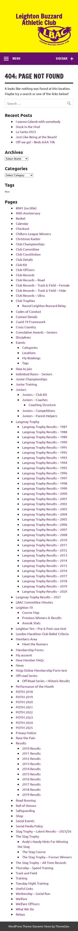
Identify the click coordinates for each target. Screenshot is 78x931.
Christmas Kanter (28, 239)
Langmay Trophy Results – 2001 (44, 499)
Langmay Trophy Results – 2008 (44, 535)
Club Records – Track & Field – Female (43, 285)
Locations (29, 353)
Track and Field (26, 873)
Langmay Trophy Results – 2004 (44, 514)
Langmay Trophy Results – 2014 (44, 560)
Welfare (21, 899)
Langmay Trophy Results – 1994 (44, 462)
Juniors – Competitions (38, 410)
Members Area (26, 639)
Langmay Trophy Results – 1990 (44, 442)
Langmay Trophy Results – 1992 (44, 452)
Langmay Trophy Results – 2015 (44, 566)
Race (7, 191)
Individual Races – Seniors (34, 374)
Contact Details (26, 317)
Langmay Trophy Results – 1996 (44, 473)
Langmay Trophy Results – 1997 (44, 478)
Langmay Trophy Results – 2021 (38, 597)
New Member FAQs (30, 660)
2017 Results (31, 784)
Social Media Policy (29, 826)
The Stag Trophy (27, 836)
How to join (24, 369)
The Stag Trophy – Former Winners (47, 857)
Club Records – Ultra (30, 295)
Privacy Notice (26, 733)
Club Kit (21, 265)
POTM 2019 (24, 697)
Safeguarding (25, 810)
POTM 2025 (24, 727)
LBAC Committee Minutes (34, 602)
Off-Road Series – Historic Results (46, 681)
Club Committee (27, 249)
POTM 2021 (24, 707)
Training (21, 878)
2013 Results (31, 764)
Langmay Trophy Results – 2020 (44, 591)
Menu (16, 58)
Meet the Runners (35, 644)
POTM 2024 (24, 722)
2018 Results (31, 789)
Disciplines (23, 337)
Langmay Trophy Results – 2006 (44, 524)
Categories (30, 347)
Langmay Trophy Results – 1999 (44, 488)
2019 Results (31, 794)
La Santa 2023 (26, 132)
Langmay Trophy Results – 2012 (44, 550)
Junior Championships (31, 379)
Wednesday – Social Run (33, 893)
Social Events (25, 821)
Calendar (22, 223)
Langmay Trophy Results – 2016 (44, 571)
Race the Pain (25, 738)
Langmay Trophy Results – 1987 (44, 427)
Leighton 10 (24, 607)
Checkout (22, 228)
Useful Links (24, 888)
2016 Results (31, 779)
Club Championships (30, 244)
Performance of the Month (35, 686)
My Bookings (31, 358)
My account (24, 655)
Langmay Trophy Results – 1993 (44, 457)
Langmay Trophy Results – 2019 (44, 586)
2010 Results (31, 748)
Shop (19, 816)
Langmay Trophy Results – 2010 (44, 540)
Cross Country (26, 327)
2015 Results (31, 774)
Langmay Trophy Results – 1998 (44, 483)
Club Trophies (25, 301)
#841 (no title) (26, 208)
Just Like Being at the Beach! (36, 137)
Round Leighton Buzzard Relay (44, 306)
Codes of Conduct (28, 311)
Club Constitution (28, 254)
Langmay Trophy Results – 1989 (44, 437)
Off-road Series (26, 675)
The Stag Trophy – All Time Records (41, 862)
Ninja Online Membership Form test (41, 670)
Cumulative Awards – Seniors (36, 332)
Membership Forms (30, 650)
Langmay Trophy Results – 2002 (44, 504)
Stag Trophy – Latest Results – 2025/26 (43, 831)
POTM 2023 (24, 717)
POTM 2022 (24, 712)
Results (21, 743)
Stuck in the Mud (28, 127)
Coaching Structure (42, 405)
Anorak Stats (31, 623)
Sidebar (61, 58)
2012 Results (31, 758)
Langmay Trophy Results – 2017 (44, 576)
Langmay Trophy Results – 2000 (44, 493)
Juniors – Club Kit (34, 394)
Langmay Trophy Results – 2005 (44, 519)
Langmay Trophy (27, 421)
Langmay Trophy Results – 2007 (44, 529)
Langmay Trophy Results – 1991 (44, 447)
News (20, 665)
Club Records (25, 275)
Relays (20, 914)
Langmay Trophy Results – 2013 (44, 555)
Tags (25, 363)
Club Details (24, 259)
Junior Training (26, 384)
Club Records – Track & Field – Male (41, 290)
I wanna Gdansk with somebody (38, 121)
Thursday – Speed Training (34, 868)
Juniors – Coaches (35, 400)
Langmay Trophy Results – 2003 (44, 509)
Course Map (30, 612)
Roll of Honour (26, 805)
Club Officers (25, 270)
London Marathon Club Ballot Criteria (42, 634)
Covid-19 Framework (30, 322)
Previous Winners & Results (41, 618)
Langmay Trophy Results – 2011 (44, 545)
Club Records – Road (30, 280)
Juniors (21, 389)
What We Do (25, 909)
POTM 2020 (24, 702)
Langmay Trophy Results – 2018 (44, 581)
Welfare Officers (28, 904)
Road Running (26, 800)
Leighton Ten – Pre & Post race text (41, 628)
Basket (20, 218)
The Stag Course (34, 852)
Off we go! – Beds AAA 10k (35, 142)
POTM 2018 (24, 692)
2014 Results (31, 769)
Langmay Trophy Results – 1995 (44, 468)
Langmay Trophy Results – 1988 (44, 432)
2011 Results (31, 753)
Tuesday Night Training (32, 883)
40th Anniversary (28, 213)
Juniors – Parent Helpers (39, 416)
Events (20, 342)
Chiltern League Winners (33, 234)
